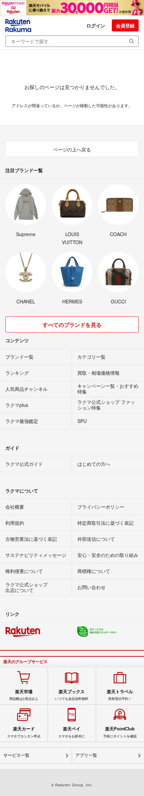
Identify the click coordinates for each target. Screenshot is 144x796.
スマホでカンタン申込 (24, 732)
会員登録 (125, 25)
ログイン (95, 25)
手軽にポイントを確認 (120, 732)
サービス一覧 (16, 755)
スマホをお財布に (71, 732)
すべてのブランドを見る (72, 325)
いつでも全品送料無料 (71, 695)
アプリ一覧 (86, 755)
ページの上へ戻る (72, 149)
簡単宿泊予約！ (120, 695)
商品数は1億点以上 (23, 695)
